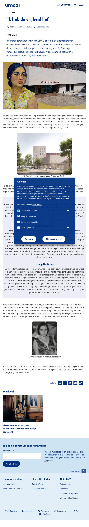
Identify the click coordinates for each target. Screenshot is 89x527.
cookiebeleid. (37, 204)
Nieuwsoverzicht (9, 484)
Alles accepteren (54, 239)
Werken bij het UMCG (69, 498)
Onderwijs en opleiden (69, 493)
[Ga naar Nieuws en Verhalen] (12, 5)
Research (64, 489)
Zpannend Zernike (38, 489)
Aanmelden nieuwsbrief (12, 489)
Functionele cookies (29, 211)
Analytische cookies (29, 216)
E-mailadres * (8, 450)
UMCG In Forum (37, 484)
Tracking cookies (27, 228)
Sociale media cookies (30, 222)
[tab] (68, 210)
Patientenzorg (66, 484)
